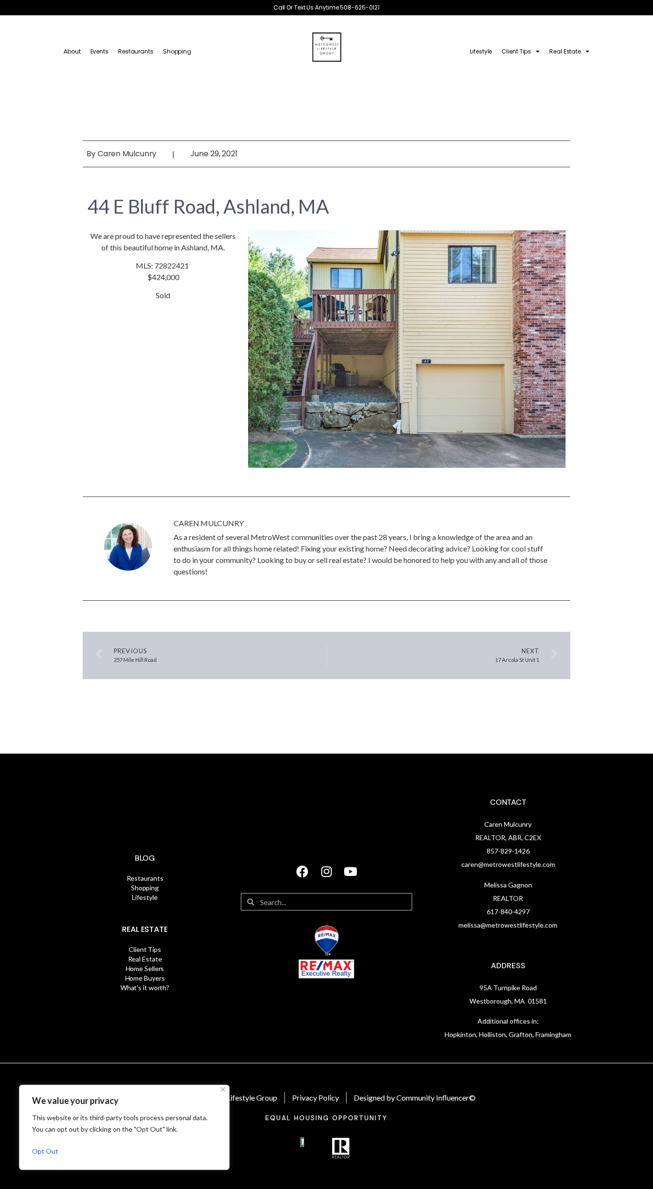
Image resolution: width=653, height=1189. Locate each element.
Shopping (177, 51)
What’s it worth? (144, 988)
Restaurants (135, 51)
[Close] (223, 1089)
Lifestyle (481, 51)
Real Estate (565, 51)
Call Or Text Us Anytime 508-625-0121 (326, 7)
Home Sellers (145, 968)
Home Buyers (145, 978)
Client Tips (516, 51)
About (72, 51)
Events (99, 51)
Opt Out (45, 1151)
